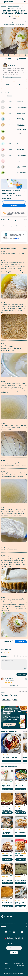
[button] (2, 2)
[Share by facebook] (14, 55)
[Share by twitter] (20, 55)
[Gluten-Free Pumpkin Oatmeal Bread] (7, 874)
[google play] (9, 938)
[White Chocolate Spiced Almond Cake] (21, 897)
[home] (8, 2)
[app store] (19, 938)
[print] (3, 55)
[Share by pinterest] (9, 55)
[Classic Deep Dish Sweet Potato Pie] (7, 804)
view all (24, 731)
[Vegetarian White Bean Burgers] (7, 827)
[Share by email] (25, 55)
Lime (18, 172)
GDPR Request (8, 964)
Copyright (7, 969)
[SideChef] (7, 917)
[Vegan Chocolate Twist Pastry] (21, 804)
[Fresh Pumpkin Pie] (7, 897)
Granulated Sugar (22, 107)
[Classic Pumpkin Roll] (21, 827)
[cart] (25, 2)
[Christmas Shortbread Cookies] (21, 874)
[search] (22, 2)
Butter (18, 113)
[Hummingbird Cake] (7, 850)
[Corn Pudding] (21, 780)
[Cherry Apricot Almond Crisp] (11, 748)
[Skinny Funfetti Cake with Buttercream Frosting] (7, 780)
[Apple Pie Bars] (21, 850)
